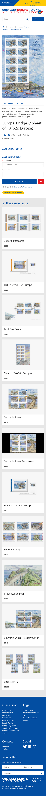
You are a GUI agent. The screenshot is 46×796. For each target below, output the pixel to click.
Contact (5, 749)
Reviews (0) (21, 103)
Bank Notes (6, 718)
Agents (25, 720)
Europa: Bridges (23, 27)
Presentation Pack (14, 593)
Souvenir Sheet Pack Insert (19, 461)
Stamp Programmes (9, 725)
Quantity (6, 170)
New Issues (6, 710)
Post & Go (6, 715)
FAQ (24, 715)
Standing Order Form (10, 728)
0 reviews (17, 187)
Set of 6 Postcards (14, 240)
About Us (5, 746)
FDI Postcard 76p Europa (18, 285)
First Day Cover (12, 329)
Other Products (8, 720)
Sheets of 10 (11, 681)
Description (8, 103)
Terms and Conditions (31, 713)
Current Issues (7, 713)
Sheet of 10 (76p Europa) (18, 373)
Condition (7, 160)
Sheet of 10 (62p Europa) (12, 29)
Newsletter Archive (30, 718)
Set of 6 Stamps (13, 549)
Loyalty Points (7, 723)
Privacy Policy (28, 710)
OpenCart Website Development (14, 789)
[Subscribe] (41, 773)
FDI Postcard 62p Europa (18, 505)
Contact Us (7, 2)
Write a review (27, 187)
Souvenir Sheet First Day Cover (21, 637)
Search (11, 27)
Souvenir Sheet (12, 417)
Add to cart (19, 181)
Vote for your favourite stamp (10, 732)
